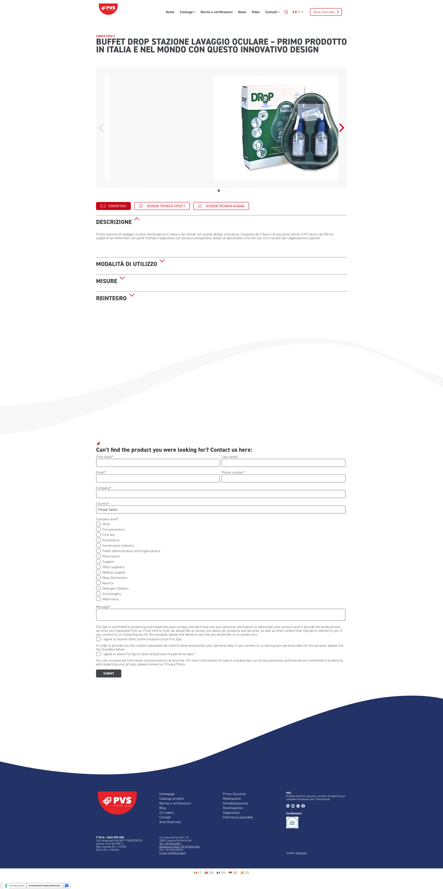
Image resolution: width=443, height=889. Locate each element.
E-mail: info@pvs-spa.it (172, 853)
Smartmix (301, 853)
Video (256, 12)
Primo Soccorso (234, 794)
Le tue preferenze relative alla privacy (44, 886)
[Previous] (102, 127)
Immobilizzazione (235, 803)
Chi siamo (166, 812)
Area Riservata (170, 822)
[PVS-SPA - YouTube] (293, 806)
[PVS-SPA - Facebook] (303, 806)
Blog (162, 808)
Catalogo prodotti (171, 798)
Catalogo (186, 12)
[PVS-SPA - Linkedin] (288, 806)
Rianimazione (233, 808)
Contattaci (117, 206)
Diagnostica (231, 812)
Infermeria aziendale (238, 817)
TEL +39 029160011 (170, 843)
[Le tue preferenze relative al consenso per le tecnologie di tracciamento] (6, 885)
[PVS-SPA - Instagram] (298, 806)
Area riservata (324, 12)
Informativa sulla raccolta (14, 886)
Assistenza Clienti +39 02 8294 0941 (179, 847)
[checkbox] (221, 561)
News (242, 12)
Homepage (167, 794)
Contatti (271, 12)
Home (170, 12)
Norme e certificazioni (217, 12)
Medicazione (232, 798)
